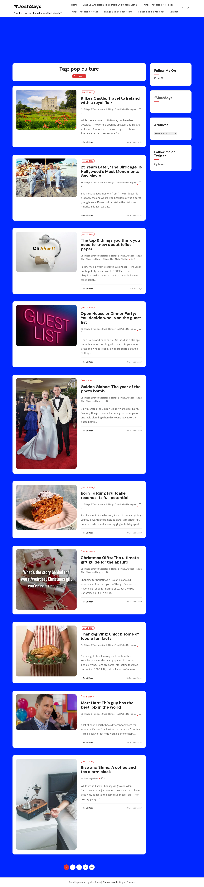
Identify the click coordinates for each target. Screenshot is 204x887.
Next (92, 867)
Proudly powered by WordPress (85, 882)
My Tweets (160, 164)
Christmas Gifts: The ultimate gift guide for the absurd (110, 560)
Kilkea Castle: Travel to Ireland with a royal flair (110, 100)
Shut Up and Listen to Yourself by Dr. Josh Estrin (110, 4)
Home (74, 4)
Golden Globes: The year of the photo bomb (111, 389)
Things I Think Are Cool (151, 11)
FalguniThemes (127, 882)
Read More (88, 142)
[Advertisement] (102, 37)
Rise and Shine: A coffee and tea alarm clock (108, 769)
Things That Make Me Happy (157, 4)
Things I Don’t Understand (118, 11)
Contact (174, 11)
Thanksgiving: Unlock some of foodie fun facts (110, 636)
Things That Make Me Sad (84, 11)
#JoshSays (28, 6)
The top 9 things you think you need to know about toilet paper (110, 245)
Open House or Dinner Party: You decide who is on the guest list (111, 318)
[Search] (188, 8)
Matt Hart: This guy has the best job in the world (107, 705)
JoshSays (137, 288)
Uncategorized (91, 778)
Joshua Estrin (135, 142)
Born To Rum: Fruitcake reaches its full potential (104, 495)
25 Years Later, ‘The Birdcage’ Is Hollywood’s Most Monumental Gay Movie (111, 171)
